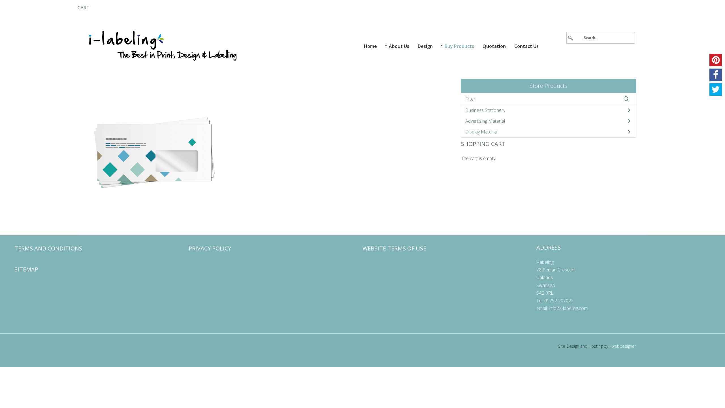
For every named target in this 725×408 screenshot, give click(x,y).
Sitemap (26, 269)
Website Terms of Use (394, 248)
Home (370, 46)
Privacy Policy (210, 248)
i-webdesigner (622, 346)
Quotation (494, 46)
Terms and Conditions (48, 248)
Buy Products (459, 46)
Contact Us (526, 46)
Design (425, 46)
